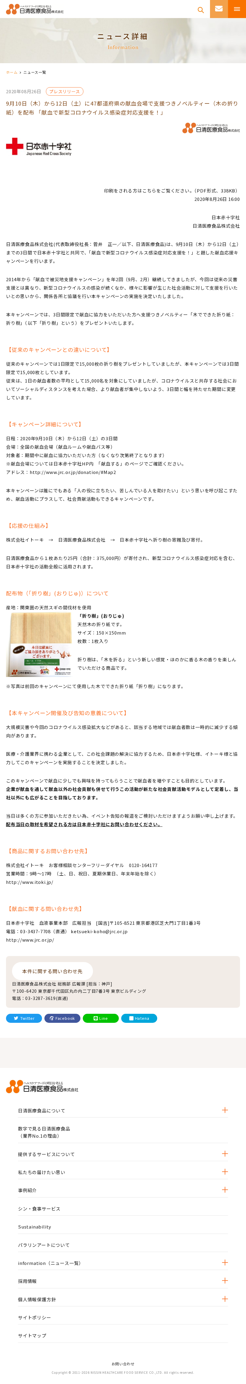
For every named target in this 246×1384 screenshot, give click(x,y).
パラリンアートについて (44, 1245)
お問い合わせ (123, 1363)
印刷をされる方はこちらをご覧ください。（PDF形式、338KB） (172, 190)
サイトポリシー (34, 1317)
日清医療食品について (41, 1110)
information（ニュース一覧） (50, 1263)
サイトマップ (32, 1335)
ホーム (11, 72)
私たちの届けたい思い (41, 1172)
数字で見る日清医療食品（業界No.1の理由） (44, 1132)
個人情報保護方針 (37, 1299)
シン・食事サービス (39, 1208)
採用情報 (27, 1281)
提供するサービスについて (46, 1154)
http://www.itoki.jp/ (29, 882)
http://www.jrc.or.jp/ (30, 940)
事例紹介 (27, 1190)
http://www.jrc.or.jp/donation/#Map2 (73, 472)
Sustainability (34, 1226)
